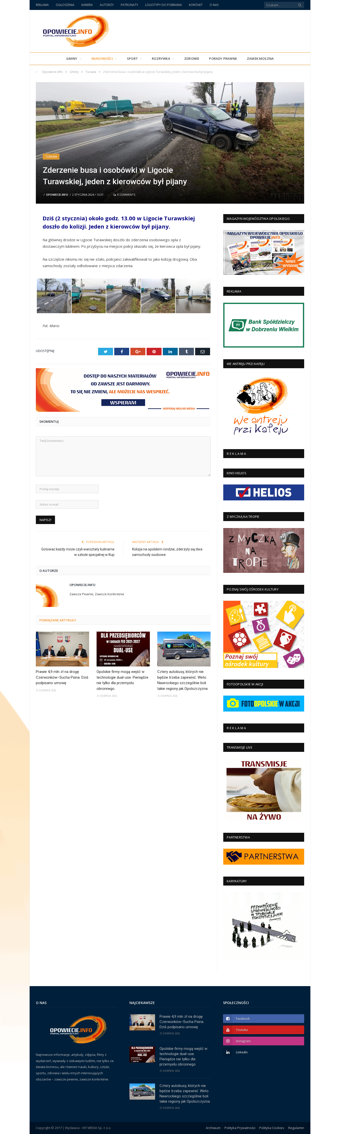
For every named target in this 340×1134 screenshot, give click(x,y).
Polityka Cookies (271, 1128)
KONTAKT (196, 5)
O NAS (214, 5)
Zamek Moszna (260, 58)
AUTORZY (107, 5)
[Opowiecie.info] (73, 30)
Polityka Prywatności (240, 1128)
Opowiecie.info (57, 194)
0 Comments (125, 194)
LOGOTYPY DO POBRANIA (163, 5)
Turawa (51, 156)
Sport (132, 58)
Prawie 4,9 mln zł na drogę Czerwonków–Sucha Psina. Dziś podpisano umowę (62, 677)
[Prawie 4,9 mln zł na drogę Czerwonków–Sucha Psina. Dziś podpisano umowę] (62, 649)
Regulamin (296, 1128)
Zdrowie (191, 58)
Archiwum (213, 1128)
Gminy (71, 58)
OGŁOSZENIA (65, 5)
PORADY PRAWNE (223, 58)
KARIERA (87, 5)
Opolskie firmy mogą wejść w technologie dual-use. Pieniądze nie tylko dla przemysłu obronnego (122, 680)
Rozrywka (161, 58)
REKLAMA (42, 5)
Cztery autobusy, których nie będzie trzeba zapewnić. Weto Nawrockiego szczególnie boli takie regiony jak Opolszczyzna (182, 680)
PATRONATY (129, 5)
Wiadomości (102, 58)
